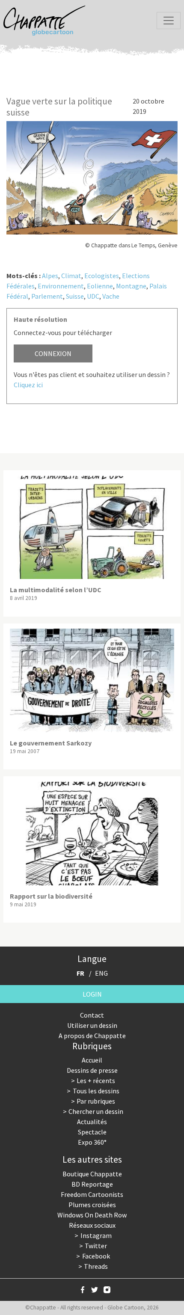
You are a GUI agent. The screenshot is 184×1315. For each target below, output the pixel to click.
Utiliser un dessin (92, 1025)
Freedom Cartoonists (92, 1194)
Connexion (53, 353)
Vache (110, 296)
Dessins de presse (92, 1070)
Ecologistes (101, 275)
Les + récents (96, 1080)
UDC (93, 296)
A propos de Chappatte (92, 1035)
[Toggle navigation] (169, 20)
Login (92, 994)
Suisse (75, 296)
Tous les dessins (96, 1090)
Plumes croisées (92, 1204)
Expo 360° (92, 1142)
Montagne (131, 286)
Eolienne (100, 286)
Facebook (96, 1256)
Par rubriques (96, 1101)
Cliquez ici (28, 384)
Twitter (96, 1245)
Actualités (92, 1121)
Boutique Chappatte (92, 1174)
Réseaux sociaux (92, 1225)
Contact (92, 1015)
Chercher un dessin (95, 1111)
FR (80, 973)
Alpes (50, 275)
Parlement (47, 296)
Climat (71, 275)
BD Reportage (92, 1184)
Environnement (61, 286)
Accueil (92, 1060)
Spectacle (92, 1132)
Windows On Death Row (92, 1215)
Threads (96, 1266)
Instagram (96, 1235)
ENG (101, 973)
